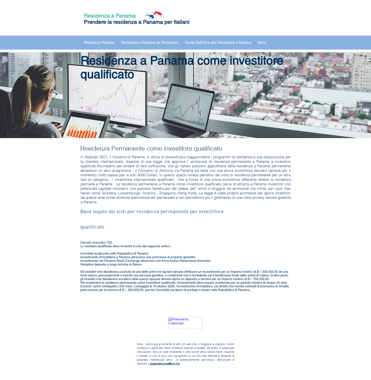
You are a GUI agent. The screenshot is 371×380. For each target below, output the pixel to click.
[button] (99, 43)
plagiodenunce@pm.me (164, 363)
